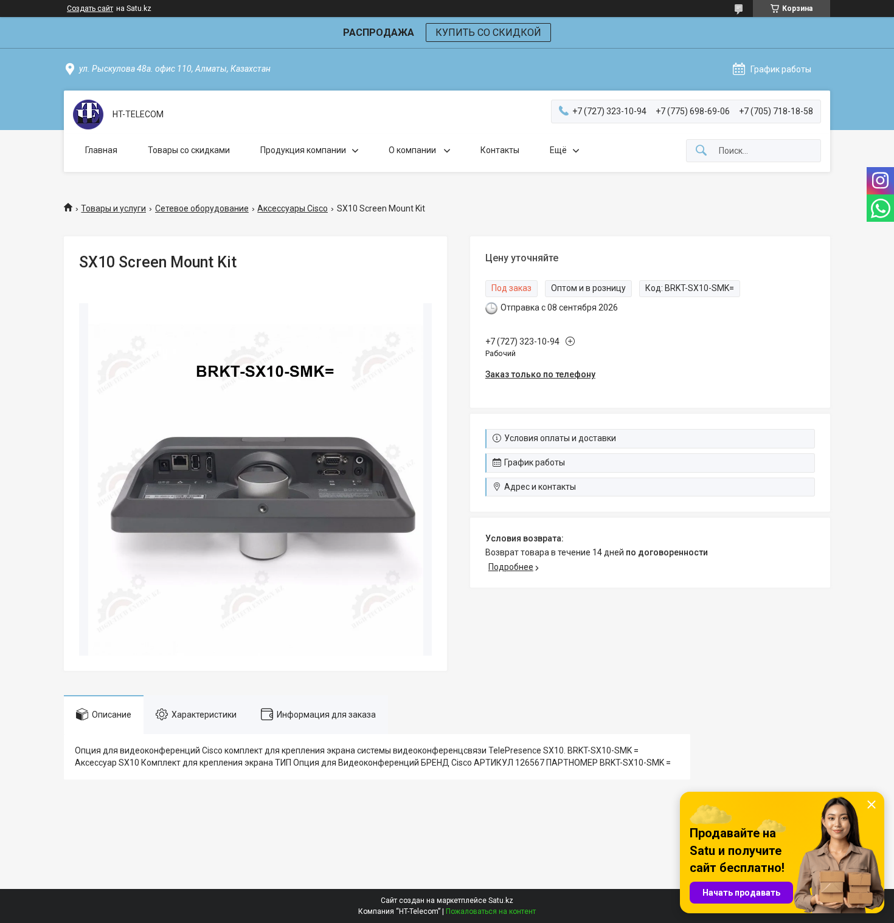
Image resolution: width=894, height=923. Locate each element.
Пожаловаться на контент (491, 911)
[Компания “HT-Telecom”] (88, 114)
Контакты (499, 150)
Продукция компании (303, 150)
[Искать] (701, 151)
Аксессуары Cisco (292, 208)
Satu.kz (500, 900)
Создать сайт (90, 8)
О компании (413, 150)
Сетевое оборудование (202, 208)
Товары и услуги (113, 208)
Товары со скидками (189, 150)
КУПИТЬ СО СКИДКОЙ (488, 32)
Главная (101, 150)
